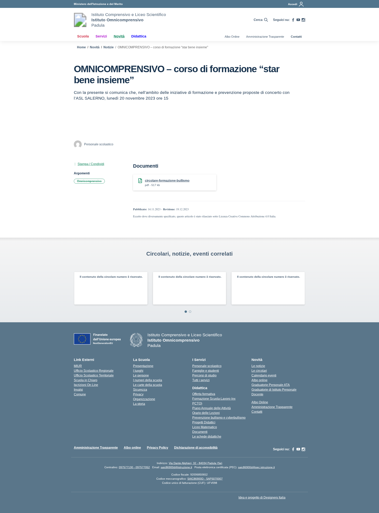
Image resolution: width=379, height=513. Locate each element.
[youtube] (298, 20)
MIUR (78, 366)
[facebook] (293, 20)
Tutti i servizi (201, 380)
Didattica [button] (138, 36)
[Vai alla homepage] (80, 20)
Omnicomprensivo (89, 181)
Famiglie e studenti (205, 370)
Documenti (199, 432)
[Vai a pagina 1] (186, 311)
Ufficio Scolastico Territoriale (94, 375)
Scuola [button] (83, 36)
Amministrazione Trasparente (265, 36)
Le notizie (258, 366)
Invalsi (78, 389)
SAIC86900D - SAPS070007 (205, 478)
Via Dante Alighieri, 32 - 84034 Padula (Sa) (195, 463)
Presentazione (143, 366)
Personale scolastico (206, 366)
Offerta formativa (203, 394)
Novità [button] (119, 36)
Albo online (259, 380)
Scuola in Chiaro (85, 380)
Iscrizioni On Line (86, 385)
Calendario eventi (263, 375)
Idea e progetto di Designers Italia (261, 497)
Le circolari (259, 370)
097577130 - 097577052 (134, 467)
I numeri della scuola (147, 380)
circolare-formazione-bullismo (167, 180)
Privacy (138, 394)
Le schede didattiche (206, 436)
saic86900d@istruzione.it (176, 467)
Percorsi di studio (204, 375)
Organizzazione (144, 399)
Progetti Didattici (203, 422)
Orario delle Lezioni (206, 413)
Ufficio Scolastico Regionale (94, 370)
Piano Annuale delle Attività (211, 408)
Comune (80, 394)
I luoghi (138, 370)
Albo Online (232, 36)
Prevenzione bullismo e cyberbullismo (219, 417)
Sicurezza (140, 389)
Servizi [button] (101, 36)
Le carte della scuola (147, 385)
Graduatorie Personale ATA (270, 385)
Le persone (141, 375)
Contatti (296, 36)
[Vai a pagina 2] (190, 311)
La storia (139, 404)
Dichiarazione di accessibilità (196, 447)
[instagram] (303, 20)
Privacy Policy (157, 447)
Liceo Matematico (204, 427)
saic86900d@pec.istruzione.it (256, 467)
